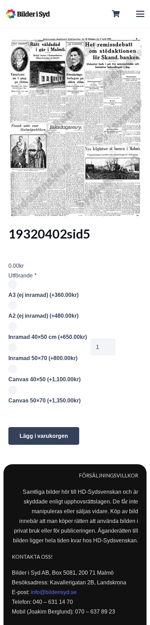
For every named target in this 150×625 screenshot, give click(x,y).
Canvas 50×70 (44, 400)
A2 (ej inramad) (43, 316)
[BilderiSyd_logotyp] (28, 14)
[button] (140, 14)
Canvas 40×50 (44, 379)
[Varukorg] (116, 14)
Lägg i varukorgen (44, 436)
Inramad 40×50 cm (47, 337)
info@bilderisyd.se (54, 592)
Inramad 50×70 (42, 358)
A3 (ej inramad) (43, 295)
